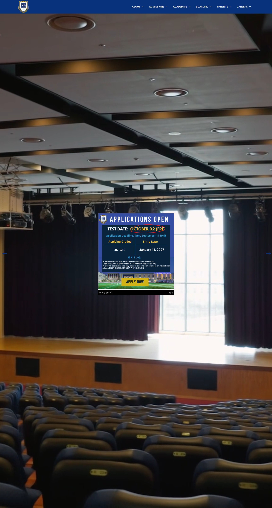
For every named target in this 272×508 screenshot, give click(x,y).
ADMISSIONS (156, 6)
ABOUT (136, 6)
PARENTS (222, 6)
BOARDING (202, 6)
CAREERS (242, 6)
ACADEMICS (180, 6)
